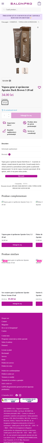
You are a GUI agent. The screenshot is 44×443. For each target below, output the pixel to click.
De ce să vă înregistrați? (10, 328)
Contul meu (6, 336)
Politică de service (8, 363)
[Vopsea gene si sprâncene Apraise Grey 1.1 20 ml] (17, 216)
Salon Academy (7, 342)
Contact (4, 321)
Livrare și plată (7, 350)
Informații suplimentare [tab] (9, 149)
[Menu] (5, 3)
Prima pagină (5, 22)
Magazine (5, 325)
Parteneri (5, 345)
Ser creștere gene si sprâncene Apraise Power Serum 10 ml (15, 294)
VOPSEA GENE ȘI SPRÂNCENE (28, 22)
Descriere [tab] (5, 144)
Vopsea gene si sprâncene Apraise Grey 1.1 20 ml (17, 235)
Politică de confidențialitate (11, 371)
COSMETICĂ (13, 22)
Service (4, 356)
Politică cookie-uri (8, 374)
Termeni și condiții (8, 377)
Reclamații (5, 353)
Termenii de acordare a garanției (12, 380)
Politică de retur (7, 366)
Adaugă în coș (17, 245)
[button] (37, 27)
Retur (3, 360)
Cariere (4, 331)
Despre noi (5, 318)
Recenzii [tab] (6, 154)
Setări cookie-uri (7, 383)
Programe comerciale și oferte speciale (14, 339)
